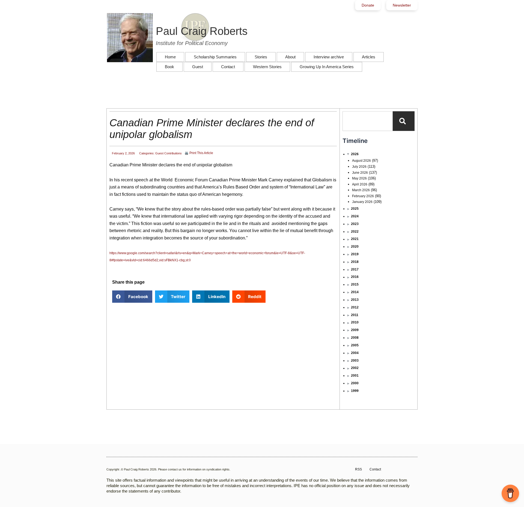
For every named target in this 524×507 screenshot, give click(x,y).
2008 (355, 338)
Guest (197, 66)
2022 (355, 231)
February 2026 (363, 196)
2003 (355, 360)
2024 (355, 216)
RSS (358, 469)
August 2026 (361, 161)
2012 (355, 307)
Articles (368, 57)
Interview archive (329, 57)
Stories (261, 57)
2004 (355, 353)
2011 (354, 315)
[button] (132, 296)
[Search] (404, 121)
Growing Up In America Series (327, 66)
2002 (355, 368)
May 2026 (359, 178)
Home (170, 57)
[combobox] (368, 121)
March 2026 (361, 190)
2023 (355, 224)
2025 (355, 209)
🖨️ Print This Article (198, 153)
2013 (355, 300)
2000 (355, 383)
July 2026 (359, 167)
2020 (355, 246)
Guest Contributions (168, 153)
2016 (355, 277)
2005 (355, 345)
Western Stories (267, 66)
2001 (355, 375)
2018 (355, 262)
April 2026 (359, 184)
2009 (355, 330)
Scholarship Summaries (215, 57)
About (290, 57)
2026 (355, 154)
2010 (355, 322)
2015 (355, 284)
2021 (355, 239)
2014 (355, 292)
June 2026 (360, 173)
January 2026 (362, 202)
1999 (355, 391)
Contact (228, 66)
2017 (355, 269)
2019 (355, 254)
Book (169, 66)
